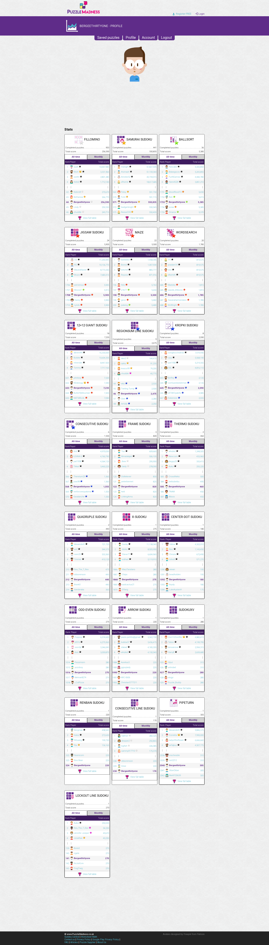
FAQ (66, 942)
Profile (131, 38)
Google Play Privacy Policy (105, 939)
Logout (166, 38)
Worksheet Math (89, 936)
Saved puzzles (108, 38)
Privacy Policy (84, 939)
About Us (101, 942)
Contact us (69, 939)
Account (148, 38)
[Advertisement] (134, 103)
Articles (74, 942)
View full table (89, 218)
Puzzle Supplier (87, 942)
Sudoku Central (71, 936)
